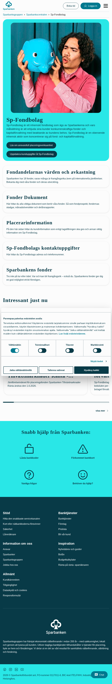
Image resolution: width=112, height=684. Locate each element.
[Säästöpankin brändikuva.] (4, 669)
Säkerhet (7, 529)
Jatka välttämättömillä (20, 370)
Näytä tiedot (97, 361)
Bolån (61, 554)
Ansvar (6, 549)
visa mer (100, 410)
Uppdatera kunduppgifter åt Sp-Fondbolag (32, 154)
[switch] (42, 350)
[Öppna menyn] (105, 6)
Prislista (62, 529)
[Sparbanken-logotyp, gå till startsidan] (9, 6)
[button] (99, 674)
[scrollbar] (56, 402)
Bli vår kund (64, 534)
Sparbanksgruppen (13, 14)
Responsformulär (12, 595)
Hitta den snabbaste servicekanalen (21, 518)
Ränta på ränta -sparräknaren (73, 565)
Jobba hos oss (10, 565)
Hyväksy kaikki (91, 370)
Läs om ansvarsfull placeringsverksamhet (31, 145)
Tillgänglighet (10, 585)
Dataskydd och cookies (15, 590)
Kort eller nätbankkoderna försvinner (21, 524)
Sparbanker (9, 554)
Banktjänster (64, 518)
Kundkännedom (11, 580)
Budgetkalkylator (67, 559)
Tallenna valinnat (56, 370)
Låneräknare (9, 534)
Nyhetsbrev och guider (70, 549)
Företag (62, 524)
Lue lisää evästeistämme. (72, 333)
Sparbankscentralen (36, 14)
